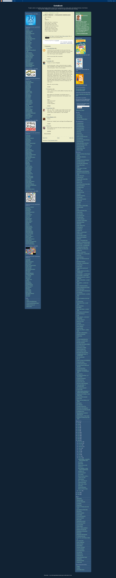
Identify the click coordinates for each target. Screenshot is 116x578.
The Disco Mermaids (81, 501)
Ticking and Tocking (82, 482)
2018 (78, 424)
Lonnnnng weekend (82, 472)
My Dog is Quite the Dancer (82, 383)
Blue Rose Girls (80, 543)
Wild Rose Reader (80, 560)
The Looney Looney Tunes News (83, 184)
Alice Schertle (28, 235)
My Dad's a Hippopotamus (82, 332)
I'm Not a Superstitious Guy (82, 339)
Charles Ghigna (29, 155)
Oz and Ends (79, 552)
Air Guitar (79, 202)
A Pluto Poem (79, 233)
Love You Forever (80, 128)
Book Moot (79, 532)
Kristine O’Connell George (31, 265)
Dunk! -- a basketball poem (82, 240)
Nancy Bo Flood (29, 39)
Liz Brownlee (28, 83)
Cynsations (79, 503)
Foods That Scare (80, 175)
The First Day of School (81, 235)
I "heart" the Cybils (81, 477)
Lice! (78, 296)
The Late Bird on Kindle (80, 89)
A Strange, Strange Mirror (82, 220)
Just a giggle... (81, 474)
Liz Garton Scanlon (29, 177)
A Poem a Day (80, 190)
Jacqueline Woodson (30, 242)
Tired (78, 315)
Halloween (79, 238)
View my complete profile (82, 33)
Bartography (79, 498)
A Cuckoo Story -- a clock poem (83, 253)
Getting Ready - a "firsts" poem (83, 415)
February (80, 457)
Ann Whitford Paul (29, 173)
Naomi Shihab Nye (29, 53)
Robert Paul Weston (29, 62)
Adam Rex (28, 288)
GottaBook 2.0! (81, 471)
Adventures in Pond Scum (82, 531)
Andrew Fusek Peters (30, 55)
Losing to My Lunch (81, 381)
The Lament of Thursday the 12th (83, 409)
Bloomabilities (80, 545)
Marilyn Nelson (28, 104)
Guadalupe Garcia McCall (31, 50)
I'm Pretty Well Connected (82, 396)
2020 (78, 422)
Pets (78, 208)
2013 (78, 432)
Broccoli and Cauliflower (81, 237)
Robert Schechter (29, 57)
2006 (78, 494)
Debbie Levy (28, 48)
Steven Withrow (29, 116)
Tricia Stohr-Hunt (50, 48)
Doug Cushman (29, 37)
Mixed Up (79, 189)
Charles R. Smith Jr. (29, 236)
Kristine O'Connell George (31, 154)
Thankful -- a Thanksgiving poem (83, 242)
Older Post (71, 137)
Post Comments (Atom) (52, 140)
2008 (78, 440)
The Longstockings (80, 550)
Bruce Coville (28, 87)
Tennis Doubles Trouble (81, 350)
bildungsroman (80, 553)
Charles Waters (29, 182)
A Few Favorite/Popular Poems (33, 303)
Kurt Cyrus (28, 148)
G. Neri (27, 51)
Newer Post (45, 137)
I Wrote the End (80, 177)
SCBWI (78, 568)
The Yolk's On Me (80, 192)
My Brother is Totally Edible (82, 205)
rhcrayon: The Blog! (81, 547)
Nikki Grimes (28, 158)
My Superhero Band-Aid (81, 387)
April (79, 454)
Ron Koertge (28, 97)
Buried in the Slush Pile (81, 529)
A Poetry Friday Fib (81, 319)
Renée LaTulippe (29, 47)
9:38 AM (48, 105)
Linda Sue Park (29, 172)
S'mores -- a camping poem (82, 340)
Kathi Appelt (28, 139)
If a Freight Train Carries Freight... (83, 344)
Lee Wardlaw (28, 114)
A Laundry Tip (79, 373)
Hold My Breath (80, 207)
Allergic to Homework (81, 334)
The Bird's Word (80, 217)
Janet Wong (28, 186)
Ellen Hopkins (28, 96)
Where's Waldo (80, 149)
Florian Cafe (79, 562)
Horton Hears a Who (81, 148)
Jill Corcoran (28, 34)
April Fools (79, 255)
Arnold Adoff (28, 135)
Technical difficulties (82, 487)
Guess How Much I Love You (82, 143)
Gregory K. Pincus (29, 285)
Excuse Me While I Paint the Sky (83, 290)
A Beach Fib (79, 230)
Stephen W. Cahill (29, 31)
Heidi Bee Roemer (29, 56)
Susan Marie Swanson (30, 181)
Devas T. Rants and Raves (82, 527)
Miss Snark (79, 519)
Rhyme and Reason (81, 185)
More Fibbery (79, 115)
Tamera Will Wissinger (30, 65)
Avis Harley (28, 159)
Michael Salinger (29, 110)
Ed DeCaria (28, 90)
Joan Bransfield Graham (30, 157)
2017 (78, 426)
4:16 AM (48, 86)
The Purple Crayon (80, 569)
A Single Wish (80, 264)
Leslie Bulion (28, 85)
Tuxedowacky (79, 228)
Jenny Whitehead (29, 64)
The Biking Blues (80, 187)
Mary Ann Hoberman (30, 273)
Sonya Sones (28, 60)
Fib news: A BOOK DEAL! (82, 119)
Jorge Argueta (28, 140)
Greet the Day (80, 212)
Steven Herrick (28, 43)
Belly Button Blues (80, 222)
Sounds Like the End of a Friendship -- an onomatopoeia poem (83, 371)
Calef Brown (28, 144)
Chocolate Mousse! (81, 313)
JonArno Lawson (29, 100)
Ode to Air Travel (80, 321)
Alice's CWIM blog (80, 542)
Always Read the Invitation (82, 285)
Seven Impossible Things (82, 557)
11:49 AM (49, 131)
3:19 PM (48, 114)
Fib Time (78, 203)
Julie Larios (28, 164)
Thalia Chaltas (28, 32)
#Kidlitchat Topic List (31, 304)
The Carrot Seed (80, 141)
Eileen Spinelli (28, 237)
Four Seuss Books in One (82, 144)
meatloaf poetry (69, 43)
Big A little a (79, 511)
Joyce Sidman (28, 178)
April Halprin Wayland (30, 183)
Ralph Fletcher (28, 152)
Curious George (80, 134)
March (79, 456)
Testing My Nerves (80, 362)
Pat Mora (27, 280)
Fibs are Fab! (79, 117)
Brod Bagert (28, 141)
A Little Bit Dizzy (80, 257)
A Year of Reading (80, 548)
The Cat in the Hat (80, 146)
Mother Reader (80, 526)
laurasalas (49, 61)
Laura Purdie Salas (29, 176)
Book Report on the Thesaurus (83, 171)
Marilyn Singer (28, 180)
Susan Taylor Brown (29, 82)
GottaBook (58, 6)
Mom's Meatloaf (80, 326)
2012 (78, 434)
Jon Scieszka (28, 289)
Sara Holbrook (28, 95)
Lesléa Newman (29, 52)
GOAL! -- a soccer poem (82, 232)
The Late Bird (79, 197)
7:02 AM (48, 123)
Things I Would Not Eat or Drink (83, 287)
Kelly (53, 36)
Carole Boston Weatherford (31, 185)
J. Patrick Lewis (29, 166)
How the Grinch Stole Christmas (83, 139)
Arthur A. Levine (29, 226)
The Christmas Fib (80, 324)
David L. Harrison (29, 221)
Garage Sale (79, 200)
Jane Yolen (28, 187)
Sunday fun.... (81, 466)
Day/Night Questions (81, 261)
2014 (78, 430)
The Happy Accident (83, 30)
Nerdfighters (79, 558)
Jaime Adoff (28, 136)
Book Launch (29, 306)
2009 (78, 438)
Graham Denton (29, 149)
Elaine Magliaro (29, 168)
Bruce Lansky (28, 276)
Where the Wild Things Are (82, 136)
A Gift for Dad (79, 389)
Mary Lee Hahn (29, 42)
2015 (78, 429)
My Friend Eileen (80, 305)
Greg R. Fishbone (80, 517)
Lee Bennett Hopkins (30, 274)
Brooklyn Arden (80, 500)
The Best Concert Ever (81, 406)
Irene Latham (28, 46)
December (80, 441)
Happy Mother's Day (81, 225)
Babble (78, 566)
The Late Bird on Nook (80, 90)
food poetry (70, 41)
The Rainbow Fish (80, 129)
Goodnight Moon (80, 123)
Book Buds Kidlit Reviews (82, 534)
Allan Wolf (28, 118)
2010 (78, 437)
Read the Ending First (81, 349)
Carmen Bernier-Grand (30, 212)
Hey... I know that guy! (82, 480)
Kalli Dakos (28, 88)
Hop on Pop (79, 133)
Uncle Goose (79, 180)
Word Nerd (79, 223)
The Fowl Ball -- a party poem (83, 275)
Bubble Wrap (79, 335)
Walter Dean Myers (29, 231)
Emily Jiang (28, 45)
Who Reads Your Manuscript (82, 248)
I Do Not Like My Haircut (82, 363)
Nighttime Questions (81, 195)
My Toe (78, 358)
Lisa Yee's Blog (80, 524)
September (80, 446)
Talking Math (80, 463)
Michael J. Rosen (29, 109)
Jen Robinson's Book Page (82, 509)
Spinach (78, 158)
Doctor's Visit (79, 182)
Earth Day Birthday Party (82, 210)
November (80, 443)
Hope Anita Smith (29, 111)
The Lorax (79, 131)
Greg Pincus (28, 175)
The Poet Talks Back (81, 368)
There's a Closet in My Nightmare (83, 360)
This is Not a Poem (81, 165)
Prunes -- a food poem (81, 252)
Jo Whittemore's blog (81, 536)
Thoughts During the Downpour (83, 160)
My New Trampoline (81, 342)
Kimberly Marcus (29, 101)
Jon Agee (27, 29)
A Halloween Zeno (80, 411)
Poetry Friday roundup (63, 36)
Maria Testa (28, 61)
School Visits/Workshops (32, 301)
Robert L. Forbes (29, 92)
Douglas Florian (29, 153)
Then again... (80, 485)
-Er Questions (79, 292)
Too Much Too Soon (81, 161)
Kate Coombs (28, 86)
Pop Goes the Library (81, 522)
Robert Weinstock (29, 115)
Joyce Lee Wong (29, 66)
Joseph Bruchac (29, 145)
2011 (78, 435)
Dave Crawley (28, 36)
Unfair (78, 166)
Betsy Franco (28, 264)
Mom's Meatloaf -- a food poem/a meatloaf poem (57, 15)
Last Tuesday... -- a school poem (83, 273)
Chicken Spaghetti (80, 512)
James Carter (28, 215)
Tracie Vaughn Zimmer (30, 189)
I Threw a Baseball (80, 218)
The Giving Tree (80, 124)
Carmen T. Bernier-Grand (30, 143)
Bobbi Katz (28, 163)
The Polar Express (80, 126)
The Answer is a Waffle (81, 347)
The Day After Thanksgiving (82, 163)
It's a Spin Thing (80, 540)
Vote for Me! (79, 398)
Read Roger (79, 505)
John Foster (28, 41)
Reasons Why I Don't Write (82, 179)
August (79, 448)
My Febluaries (80, 404)
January (80, 490)
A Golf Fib (79, 323)
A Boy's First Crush (81, 345)
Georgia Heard (28, 222)
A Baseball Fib (80, 227)
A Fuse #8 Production (81, 516)
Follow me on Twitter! (80, 110)
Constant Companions (81, 378)
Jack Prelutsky (28, 287)
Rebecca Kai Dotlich (30, 150)
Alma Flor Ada (28, 81)
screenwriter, (80, 21)
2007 (78, 492)
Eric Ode (27, 105)
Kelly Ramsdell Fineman (30, 38)
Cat (77, 337)
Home (28, 299)
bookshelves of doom (81, 521)
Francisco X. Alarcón (30, 138)
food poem (65, 41)
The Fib (78, 114)
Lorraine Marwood (29, 102)
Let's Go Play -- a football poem (83, 245)
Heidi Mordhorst (29, 169)
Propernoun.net (80, 555)
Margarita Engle (29, 91)
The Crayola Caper (80, 215)
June (79, 451)
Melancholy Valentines (81, 156)
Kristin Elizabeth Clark (30, 33)
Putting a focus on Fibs (82, 465)
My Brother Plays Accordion (82, 352)
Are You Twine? (80, 213)
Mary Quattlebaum (29, 106)
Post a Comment (47, 133)
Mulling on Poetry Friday (83, 488)
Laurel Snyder (28, 59)
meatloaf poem (63, 43)
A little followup (81, 479)
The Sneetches (80, 138)
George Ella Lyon (29, 167)
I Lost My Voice (80, 301)
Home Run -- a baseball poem (83, 263)
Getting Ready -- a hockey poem (83, 243)
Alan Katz (27, 162)
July (79, 449)
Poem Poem (79, 266)
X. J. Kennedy (28, 275)
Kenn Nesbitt (28, 171)
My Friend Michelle (80, 357)
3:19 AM (48, 58)
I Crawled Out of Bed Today (82, 247)
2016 (78, 427)
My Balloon (79, 307)
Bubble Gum (79, 250)
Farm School (79, 514)
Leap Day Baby (80, 328)
